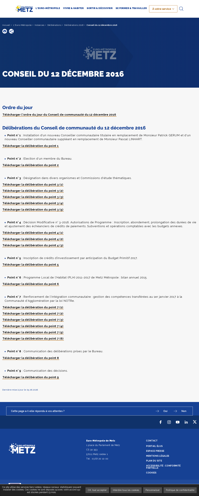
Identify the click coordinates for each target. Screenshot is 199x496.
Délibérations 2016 (74, 25)
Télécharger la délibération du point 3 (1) (33, 184)
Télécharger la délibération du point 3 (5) (33, 209)
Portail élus (154, 446)
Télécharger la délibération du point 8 (31, 358)
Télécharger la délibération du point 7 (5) (33, 332)
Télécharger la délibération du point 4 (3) (33, 245)
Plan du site (154, 460)
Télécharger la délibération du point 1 (31, 145)
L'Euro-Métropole (22, 25)
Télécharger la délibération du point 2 (31, 165)
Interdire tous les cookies (126, 490)
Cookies (151, 472)
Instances (39, 25)
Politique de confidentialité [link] (180, 490)
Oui (165, 411)
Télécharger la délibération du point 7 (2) (33, 313)
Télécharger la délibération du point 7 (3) (33, 319)
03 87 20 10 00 (100, 458)
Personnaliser (153, 490)
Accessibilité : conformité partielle (163, 466)
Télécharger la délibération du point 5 (31, 264)
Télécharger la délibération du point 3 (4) (33, 203)
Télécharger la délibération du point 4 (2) (33, 239)
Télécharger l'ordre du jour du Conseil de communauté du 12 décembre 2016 (59, 114)
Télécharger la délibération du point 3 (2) (33, 190)
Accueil (6, 25)
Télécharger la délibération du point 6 (31, 284)
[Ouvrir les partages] (11, 31)
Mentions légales (157, 456)
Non (183, 411)
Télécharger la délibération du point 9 (31, 377)
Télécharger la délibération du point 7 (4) (33, 326)
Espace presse (155, 451)
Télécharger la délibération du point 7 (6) (33, 338)
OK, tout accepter (97, 490)
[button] (4, 31)
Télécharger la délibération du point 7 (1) (33, 307)
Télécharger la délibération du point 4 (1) (33, 232)
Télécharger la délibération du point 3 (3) (33, 197)
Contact (152, 440)
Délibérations (54, 25)
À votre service (161, 8)
